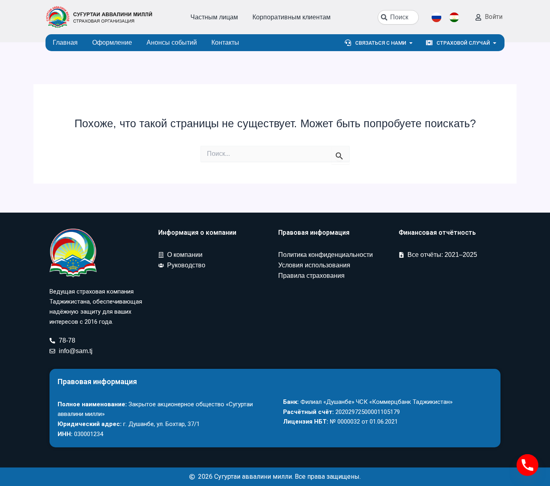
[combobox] (398, 17)
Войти (493, 17)
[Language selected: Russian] (449, 17)
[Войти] (478, 17)
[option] (456, 17)
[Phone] (527, 465)
